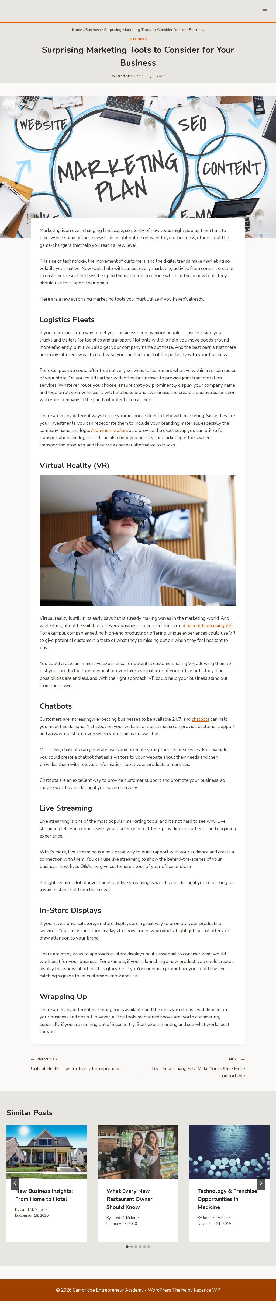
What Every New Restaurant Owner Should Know (129, 1199)
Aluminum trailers (109, 430)
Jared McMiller (128, 76)
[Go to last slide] (15, 1183)
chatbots (200, 719)
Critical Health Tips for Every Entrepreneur (75, 1064)
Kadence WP (207, 1290)
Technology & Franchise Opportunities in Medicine (227, 1199)
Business (138, 39)
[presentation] (46, 1152)
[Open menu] (265, 10)
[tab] (127, 1246)
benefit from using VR (209, 626)
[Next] (261, 1183)
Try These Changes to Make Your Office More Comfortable (198, 1068)
